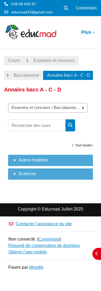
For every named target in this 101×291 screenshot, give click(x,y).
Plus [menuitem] (86, 32)
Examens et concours (54, 60)
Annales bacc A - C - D (68, 75)
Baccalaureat (26, 75)
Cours (14, 60)
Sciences (27, 173)
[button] (66, 8)
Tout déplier (84, 145)
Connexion (86, 8)
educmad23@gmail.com (32, 12)
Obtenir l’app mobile (27, 252)
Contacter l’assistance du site (44, 224)
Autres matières (33, 160)
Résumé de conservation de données (44, 245)
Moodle (36, 267)
